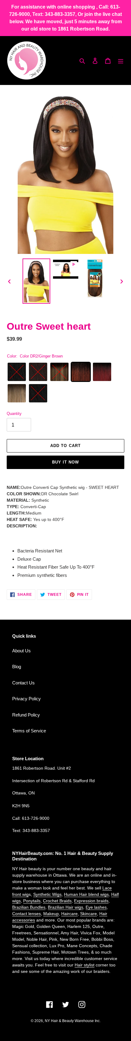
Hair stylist (84, 964)
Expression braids (91, 900)
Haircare (69, 913)
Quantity (14, 413)
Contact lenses (26, 913)
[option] (36, 281)
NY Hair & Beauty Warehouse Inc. (73, 1021)
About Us (21, 650)
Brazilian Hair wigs (65, 907)
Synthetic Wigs (47, 894)
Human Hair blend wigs (86, 894)
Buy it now (65, 462)
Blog (16, 666)
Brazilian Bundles (28, 907)
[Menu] (120, 60)
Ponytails (32, 900)
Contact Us (23, 682)
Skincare (88, 913)
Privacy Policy (26, 698)
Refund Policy (26, 714)
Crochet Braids (57, 900)
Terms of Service (29, 730)
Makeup (51, 913)
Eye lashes (96, 907)
